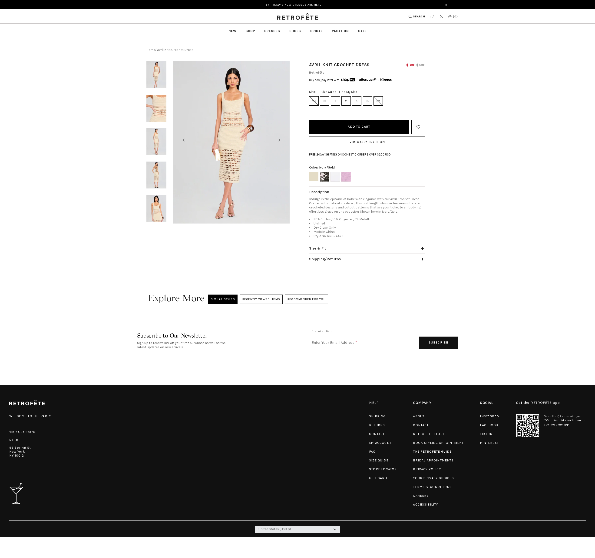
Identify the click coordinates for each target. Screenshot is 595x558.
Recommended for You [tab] (307, 299)
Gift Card (378, 478)
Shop (250, 31)
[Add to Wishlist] (418, 127)
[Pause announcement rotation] (446, 4)
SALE (362, 31)
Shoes (295, 31)
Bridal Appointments (433, 460)
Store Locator (383, 469)
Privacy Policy (427, 469)
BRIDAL (316, 31)
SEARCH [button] (419, 16)
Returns (377, 425)
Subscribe (438, 342)
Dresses (272, 31)
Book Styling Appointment (438, 443)
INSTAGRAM (490, 416)
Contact (377, 434)
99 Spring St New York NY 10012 (20, 451)
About (418, 416)
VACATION (340, 31)
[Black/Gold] (324, 177)
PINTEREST (489, 443)
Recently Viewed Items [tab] (261, 299)
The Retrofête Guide (432, 452)
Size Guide (328, 92)
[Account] (441, 16)
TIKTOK (486, 434)
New (232, 31)
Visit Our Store (22, 432)
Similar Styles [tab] (223, 299)
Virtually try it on (367, 142)
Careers (421, 496)
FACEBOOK (489, 425)
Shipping (377, 416)
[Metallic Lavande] (345, 177)
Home (150, 50)
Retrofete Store (429, 434)
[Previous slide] (183, 140)
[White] (335, 177)
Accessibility (425, 504)
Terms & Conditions (432, 487)
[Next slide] (279, 140)
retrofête (316, 73)
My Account (380, 443)
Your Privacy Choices (433, 478)
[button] (453, 16)
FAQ (372, 452)
